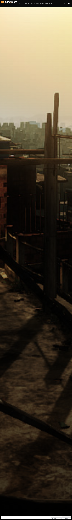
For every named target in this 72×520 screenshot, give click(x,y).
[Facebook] (66, 3)
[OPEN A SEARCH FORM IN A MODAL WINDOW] (70, 3)
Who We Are (21, 3)
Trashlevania (45, 269)
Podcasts (33, 3)
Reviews (37, 3)
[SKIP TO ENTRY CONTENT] (36, 286)
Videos (29, 3)
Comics (25, 3)
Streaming (42, 3)
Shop (51, 3)
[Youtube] (68, 3)
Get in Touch (47, 3)
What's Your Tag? (5, 5)
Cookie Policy (23, 517)
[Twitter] (64, 3)
